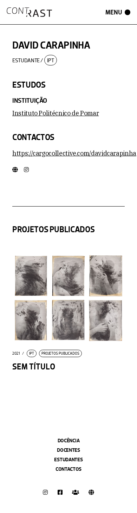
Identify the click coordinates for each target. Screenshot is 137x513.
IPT (50, 60)
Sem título (33, 367)
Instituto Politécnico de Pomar (55, 113)
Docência (69, 440)
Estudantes (68, 459)
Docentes (68, 450)
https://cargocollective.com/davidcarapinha (74, 153)
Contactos (68, 469)
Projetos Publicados (60, 353)
